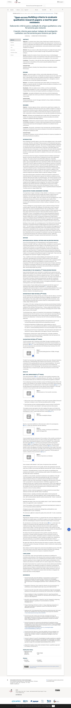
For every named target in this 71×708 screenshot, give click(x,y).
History (12, 55)
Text (11, 47)
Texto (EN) (44, 9)
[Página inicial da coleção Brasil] (10, 692)
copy (55, 13)
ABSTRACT (12, 39)
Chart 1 (31, 344)
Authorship (27, 35)
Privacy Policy (48, 705)
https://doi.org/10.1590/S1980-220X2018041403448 (43, 13)
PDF (50, 9)
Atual (22, 9)
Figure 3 (51, 445)
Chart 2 (25, 425)
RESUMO (12, 42)
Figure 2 (51, 411)
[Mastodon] (17, 694)
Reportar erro (69, 252)
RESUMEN (12, 45)
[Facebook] (19, 694)
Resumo (36, 9)
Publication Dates (14, 52)
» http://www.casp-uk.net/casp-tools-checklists (35, 612)
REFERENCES (13, 50)
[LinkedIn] (18, 694)
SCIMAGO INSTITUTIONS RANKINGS (39, 35)
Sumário (12, 9)
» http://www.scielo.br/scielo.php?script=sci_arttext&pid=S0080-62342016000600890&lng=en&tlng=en (39, 628)
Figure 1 (57, 384)
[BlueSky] (16, 694)
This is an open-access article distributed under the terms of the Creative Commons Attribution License (44, 667)
